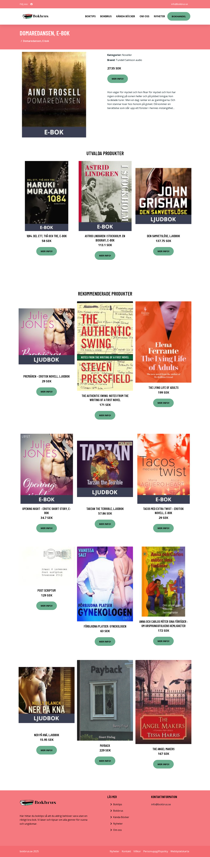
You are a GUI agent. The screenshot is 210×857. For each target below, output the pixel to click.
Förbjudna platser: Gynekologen (105, 626)
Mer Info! (117, 78)
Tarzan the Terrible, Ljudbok (105, 509)
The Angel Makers (163, 749)
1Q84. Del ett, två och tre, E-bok (47, 236)
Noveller (127, 55)
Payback (105, 745)
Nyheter (159, 16)
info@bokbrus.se (179, 4)
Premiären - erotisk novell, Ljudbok (46, 376)
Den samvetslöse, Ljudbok (163, 236)
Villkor (137, 851)
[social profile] (31, 4)
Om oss (117, 830)
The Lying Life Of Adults (163, 387)
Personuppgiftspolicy (155, 851)
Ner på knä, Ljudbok (46, 735)
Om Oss (144, 16)
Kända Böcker (125, 16)
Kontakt (126, 851)
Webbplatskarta (179, 851)
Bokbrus (106, 16)
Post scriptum (47, 590)
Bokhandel (179, 16)
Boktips (90, 16)
